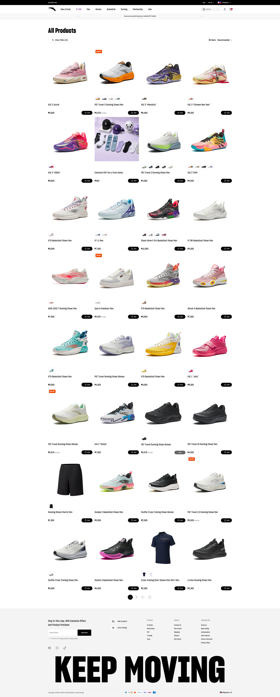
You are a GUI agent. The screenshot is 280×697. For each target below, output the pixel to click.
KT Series (150, 625)
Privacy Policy (74, 638)
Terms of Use (63, 638)
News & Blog (205, 628)
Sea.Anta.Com (52, 2)
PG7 (148, 632)
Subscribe (84, 632)
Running (124, 9)
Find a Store (178, 628)
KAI (79, 9)
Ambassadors (205, 632)
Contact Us (177, 625)
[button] (210, 9)
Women (98, 9)
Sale (150, 9)
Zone (148, 639)
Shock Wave (151, 628)
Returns (176, 635)
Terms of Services (206, 639)
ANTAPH (62, 692)
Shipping (177, 632)
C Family (149, 635)
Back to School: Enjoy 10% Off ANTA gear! (140, 16)
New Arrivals (66, 9)
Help (204, 3)
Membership (138, 9)
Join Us (210, 3)
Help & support (122, 621)
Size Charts (177, 639)
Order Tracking (122, 628)
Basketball (111, 9)
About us (204, 625)
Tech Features (205, 635)
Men (88, 9)
